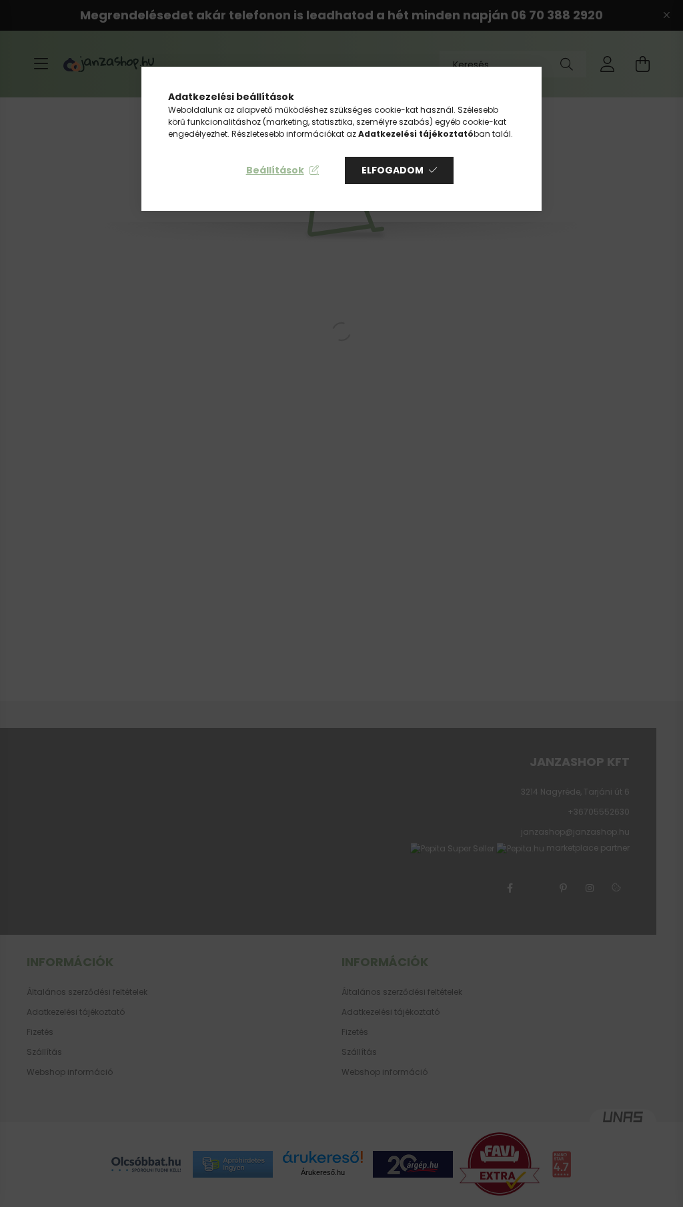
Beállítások (275, 170)
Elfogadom (393, 170)
